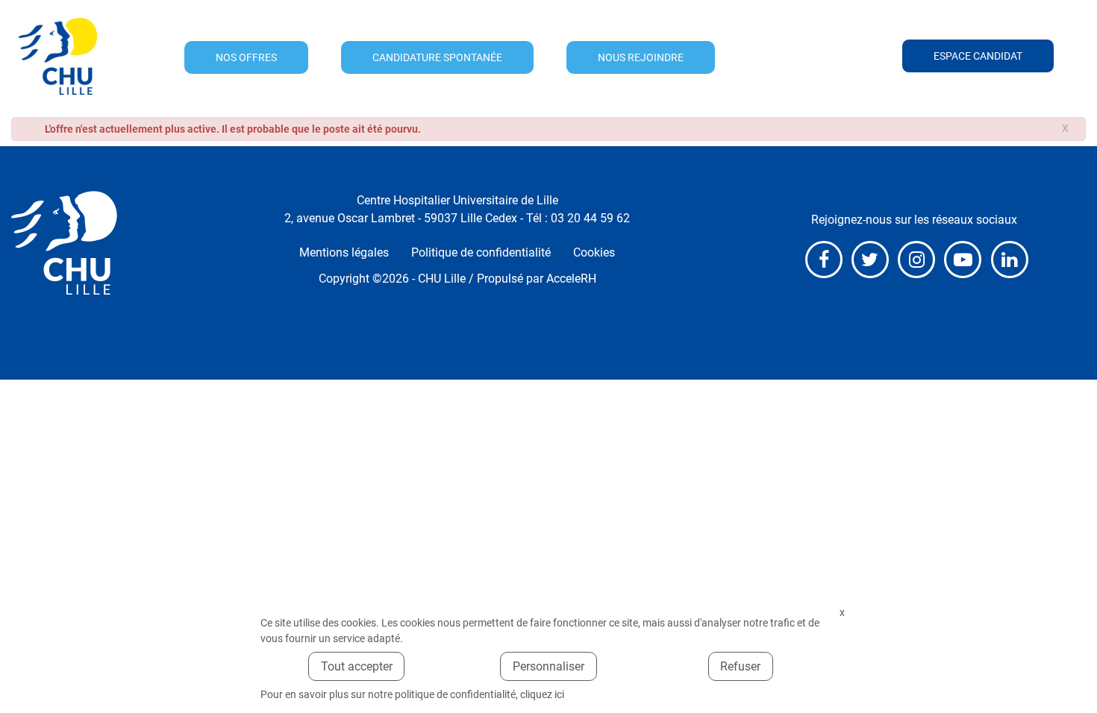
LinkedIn (1009, 259)
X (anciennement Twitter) (870, 259)
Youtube (962, 259)
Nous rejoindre (641, 57)
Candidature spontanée (437, 57)
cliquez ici (542, 694)
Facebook (824, 259)
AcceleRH (571, 278)
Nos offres (246, 57)
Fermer (842, 613)
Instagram (916, 259)
